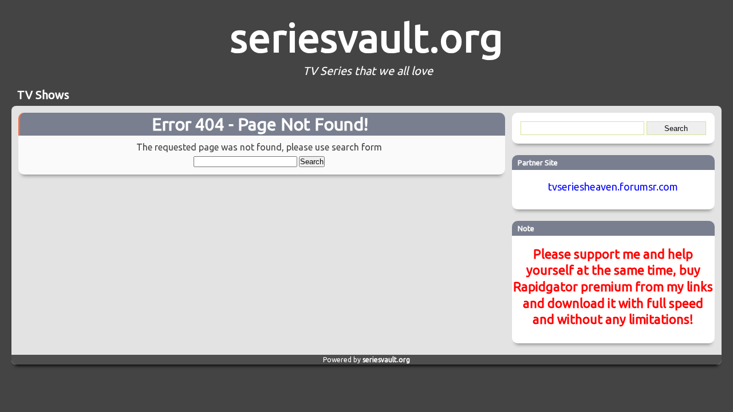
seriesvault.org (366, 37)
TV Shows (43, 94)
